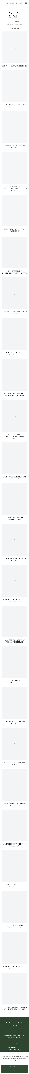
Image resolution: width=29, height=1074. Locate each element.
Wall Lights (22, 23)
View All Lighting (14, 14)
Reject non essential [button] (14, 1066)
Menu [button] (26, 3)
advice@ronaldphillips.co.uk (14, 1035)
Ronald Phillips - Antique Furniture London (14, 3)
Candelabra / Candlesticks (14, 24)
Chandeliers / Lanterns (10, 23)
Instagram (13, 1025)
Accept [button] (14, 1070)
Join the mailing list (16, 1025)
